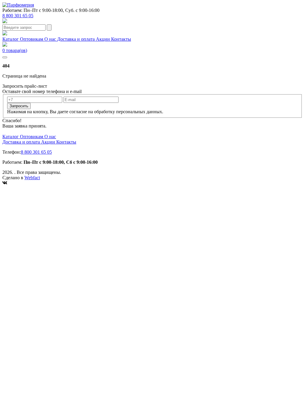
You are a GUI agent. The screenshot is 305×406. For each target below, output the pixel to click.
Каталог (11, 39)
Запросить (19, 106)
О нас (50, 39)
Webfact (32, 177)
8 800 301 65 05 (17, 15)
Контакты (121, 39)
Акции (103, 39)
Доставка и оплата (76, 39)
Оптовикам (32, 39)
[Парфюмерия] (18, 4)
